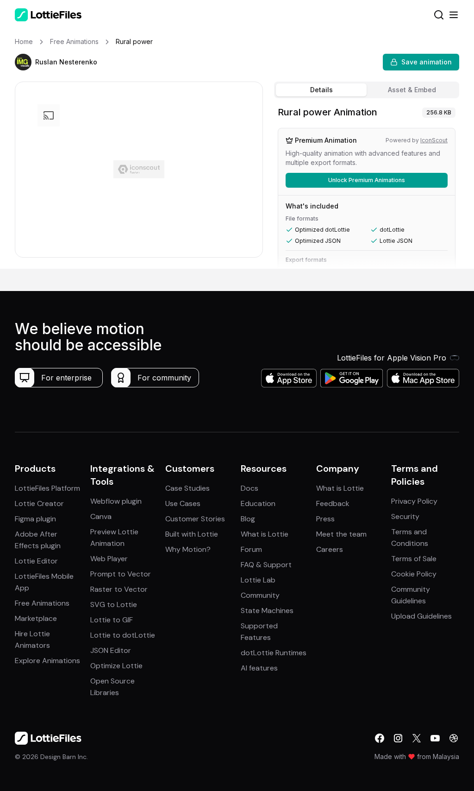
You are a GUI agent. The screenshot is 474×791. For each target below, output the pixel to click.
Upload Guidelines (421, 616)
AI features (259, 668)
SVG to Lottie (113, 604)
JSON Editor (110, 650)
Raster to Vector (119, 589)
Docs (249, 488)
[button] (23, 62)
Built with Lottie (191, 534)
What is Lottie (264, 534)
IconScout (434, 140)
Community (260, 595)
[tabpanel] (366, 185)
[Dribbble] (453, 738)
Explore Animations (47, 660)
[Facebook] (379, 738)
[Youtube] (435, 738)
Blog (248, 519)
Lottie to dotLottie (122, 635)
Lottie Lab (258, 580)
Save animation (426, 62)
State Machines (267, 610)
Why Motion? (188, 549)
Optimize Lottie (116, 666)
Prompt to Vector (120, 574)
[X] (416, 738)
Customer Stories (195, 519)
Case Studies (187, 488)
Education (258, 503)
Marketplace (36, 618)
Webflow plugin (116, 501)
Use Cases (182, 503)
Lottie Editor (36, 561)
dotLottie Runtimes (273, 653)
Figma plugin (35, 519)
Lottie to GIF (111, 620)
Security (405, 516)
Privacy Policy (414, 501)
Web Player (109, 558)
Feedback (332, 503)
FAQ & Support (266, 565)
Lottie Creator (39, 503)
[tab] (321, 89)
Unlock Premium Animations (366, 180)
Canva (101, 516)
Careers (329, 549)
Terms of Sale (414, 558)
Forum (251, 549)
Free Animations (42, 603)
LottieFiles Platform (47, 488)
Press (325, 519)
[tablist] (366, 90)
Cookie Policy (414, 574)
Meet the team (341, 534)
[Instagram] (398, 738)
